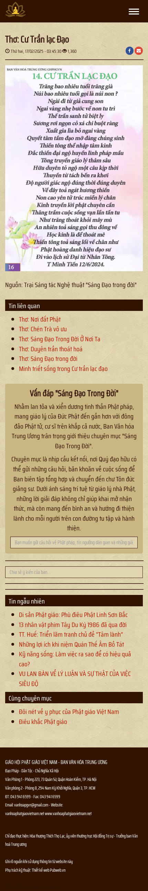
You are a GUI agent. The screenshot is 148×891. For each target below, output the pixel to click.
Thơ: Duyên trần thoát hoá (51, 348)
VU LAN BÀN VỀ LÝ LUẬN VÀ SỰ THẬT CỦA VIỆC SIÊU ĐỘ (75, 678)
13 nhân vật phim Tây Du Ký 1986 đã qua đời (73, 624)
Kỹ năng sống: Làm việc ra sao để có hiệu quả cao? (75, 658)
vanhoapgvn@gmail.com (31, 805)
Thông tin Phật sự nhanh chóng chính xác (33, 887)
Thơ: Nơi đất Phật (40, 319)
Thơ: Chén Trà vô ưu (43, 328)
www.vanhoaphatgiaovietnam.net (68, 813)
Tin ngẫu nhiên (27, 601)
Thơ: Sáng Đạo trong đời (48, 358)
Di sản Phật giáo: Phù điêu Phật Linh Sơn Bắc (73, 614)
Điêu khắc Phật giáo (43, 721)
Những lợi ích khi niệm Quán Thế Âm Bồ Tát (71, 644)
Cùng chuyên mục (30, 698)
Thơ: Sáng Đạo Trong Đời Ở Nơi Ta (60, 338)
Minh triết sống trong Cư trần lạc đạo (63, 368)
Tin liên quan (24, 305)
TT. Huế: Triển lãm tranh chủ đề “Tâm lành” (71, 634)
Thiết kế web (41, 870)
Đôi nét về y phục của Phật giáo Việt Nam (69, 711)
